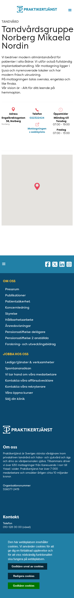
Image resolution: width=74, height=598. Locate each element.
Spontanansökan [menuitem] (18, 368)
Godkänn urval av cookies (27, 566)
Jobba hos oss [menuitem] (15, 354)
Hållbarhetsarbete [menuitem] (19, 320)
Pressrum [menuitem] (12, 289)
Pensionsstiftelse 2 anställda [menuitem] (27, 338)
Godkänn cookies (23, 585)
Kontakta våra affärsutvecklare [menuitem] (29, 380)
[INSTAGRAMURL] (69, 264)
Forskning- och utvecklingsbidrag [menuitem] (30, 344)
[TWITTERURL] (54, 264)
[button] (37, 186)
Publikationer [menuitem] (15, 295)
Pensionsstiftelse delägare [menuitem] (25, 332)
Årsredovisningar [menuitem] (18, 326)
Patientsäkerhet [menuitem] (17, 301)
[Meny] (70, 10)
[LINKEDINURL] (62, 264)
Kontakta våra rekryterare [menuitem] (25, 386)
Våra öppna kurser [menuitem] (19, 393)
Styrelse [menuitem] (11, 313)
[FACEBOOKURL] (47, 264)
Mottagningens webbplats (37, 130)
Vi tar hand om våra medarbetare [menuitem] (31, 374)
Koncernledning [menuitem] (17, 307)
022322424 (37, 117)
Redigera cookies (23, 576)
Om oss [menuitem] (9, 281)
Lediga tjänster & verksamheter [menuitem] (29, 362)
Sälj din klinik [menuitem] (15, 399)
